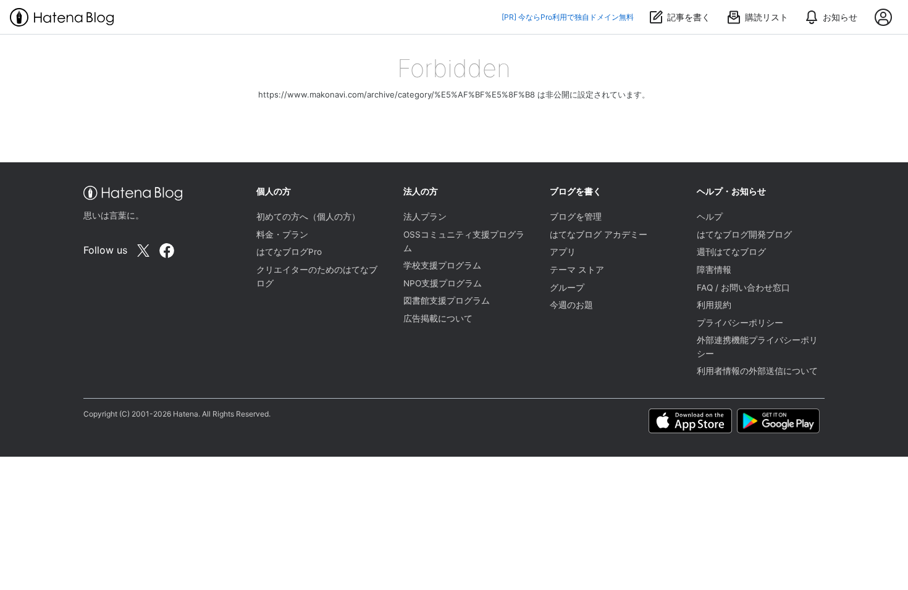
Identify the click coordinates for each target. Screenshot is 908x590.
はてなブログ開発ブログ (744, 234)
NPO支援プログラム (442, 283)
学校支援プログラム (442, 265)
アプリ (563, 252)
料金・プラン (282, 234)
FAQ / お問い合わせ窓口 (743, 288)
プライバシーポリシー (740, 323)
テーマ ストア (577, 270)
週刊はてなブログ (731, 252)
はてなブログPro (289, 252)
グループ (567, 288)
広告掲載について (438, 318)
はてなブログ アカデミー (598, 234)
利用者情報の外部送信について (757, 371)
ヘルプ (710, 217)
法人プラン (425, 217)
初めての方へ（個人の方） (308, 217)
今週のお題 (571, 305)
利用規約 (714, 305)
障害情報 (714, 270)
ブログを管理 (576, 217)
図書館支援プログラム (446, 300)
